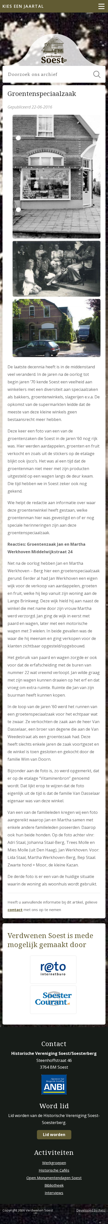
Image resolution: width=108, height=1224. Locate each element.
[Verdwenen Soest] (54, 50)
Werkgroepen (54, 1162)
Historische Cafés (54, 1170)
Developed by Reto (90, 1210)
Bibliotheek (54, 1185)
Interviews (54, 1192)
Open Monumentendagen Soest (54, 1177)
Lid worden (54, 1134)
